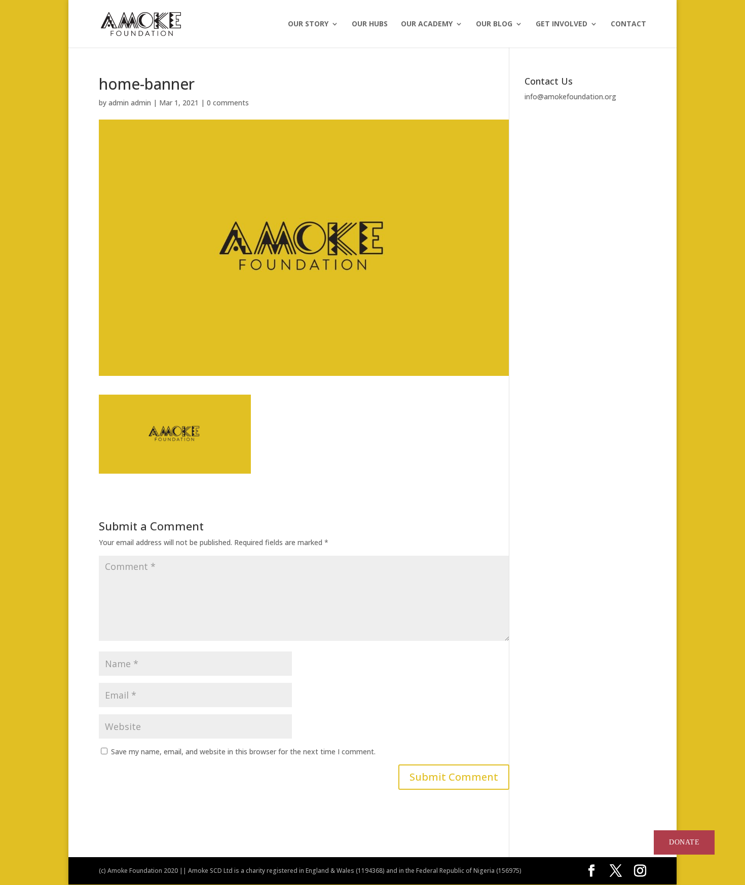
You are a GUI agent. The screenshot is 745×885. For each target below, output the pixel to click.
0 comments (228, 102)
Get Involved (561, 24)
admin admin (129, 102)
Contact (628, 24)
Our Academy (427, 24)
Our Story (308, 24)
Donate (684, 842)
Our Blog (494, 24)
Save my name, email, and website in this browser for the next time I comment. (243, 751)
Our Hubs (370, 24)
